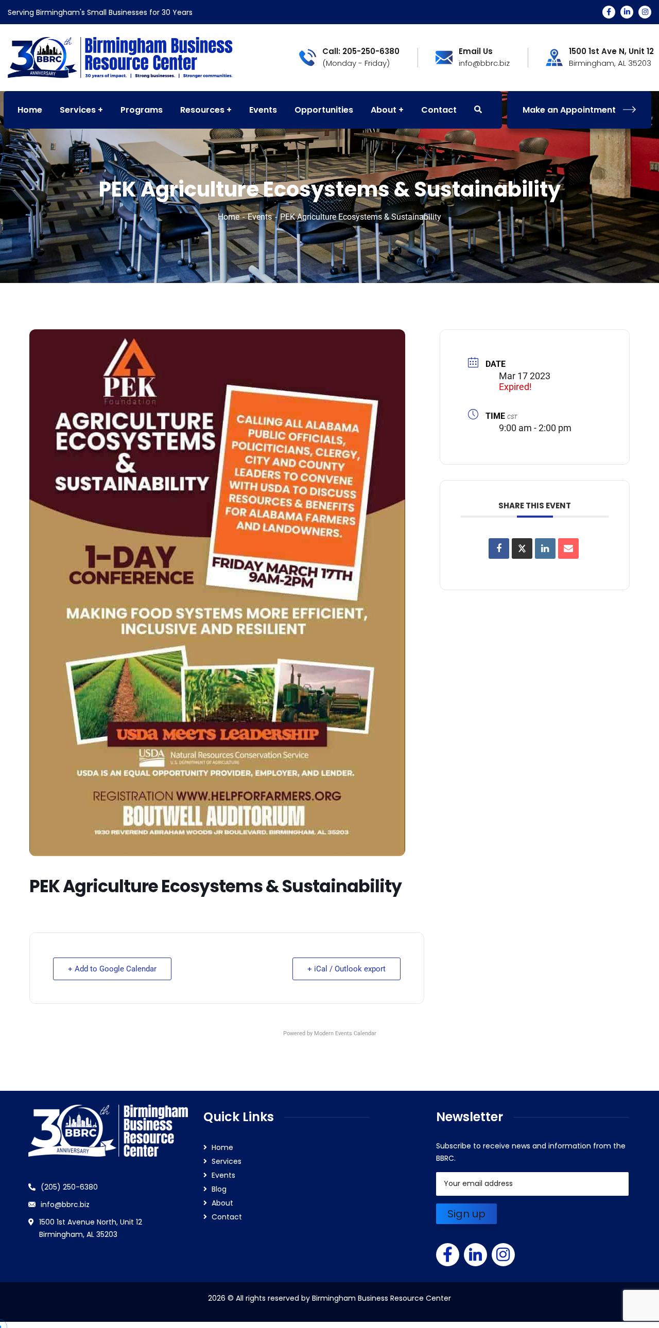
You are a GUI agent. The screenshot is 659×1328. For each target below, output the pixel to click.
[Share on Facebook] (499, 548)
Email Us (476, 51)
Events (260, 217)
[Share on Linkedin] (545, 548)
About (222, 1203)
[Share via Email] (568, 548)
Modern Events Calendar (345, 1033)
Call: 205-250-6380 (361, 51)
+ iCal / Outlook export (346, 968)
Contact (227, 1217)
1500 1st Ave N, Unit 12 (611, 51)
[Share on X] (522, 548)
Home (228, 217)
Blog (219, 1189)
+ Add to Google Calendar (112, 968)
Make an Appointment (569, 110)
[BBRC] (120, 56)
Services (226, 1161)
